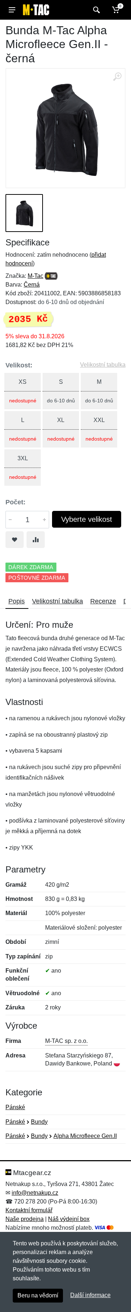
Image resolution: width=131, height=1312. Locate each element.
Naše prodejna (24, 1219)
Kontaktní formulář (28, 1210)
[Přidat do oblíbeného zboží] (14, 539)
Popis (16, 601)
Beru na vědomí (37, 1295)
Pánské (15, 1107)
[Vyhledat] (95, 9)
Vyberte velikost (86, 519)
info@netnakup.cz (35, 1193)
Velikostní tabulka (103, 365)
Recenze (103, 601)
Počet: (15, 502)
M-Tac (35, 276)
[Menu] (12, 9)
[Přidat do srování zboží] (36, 539)
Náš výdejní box (69, 1219)
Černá (32, 284)
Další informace (90, 1295)
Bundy (39, 1122)
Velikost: (18, 365)
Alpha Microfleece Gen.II (85, 1136)
